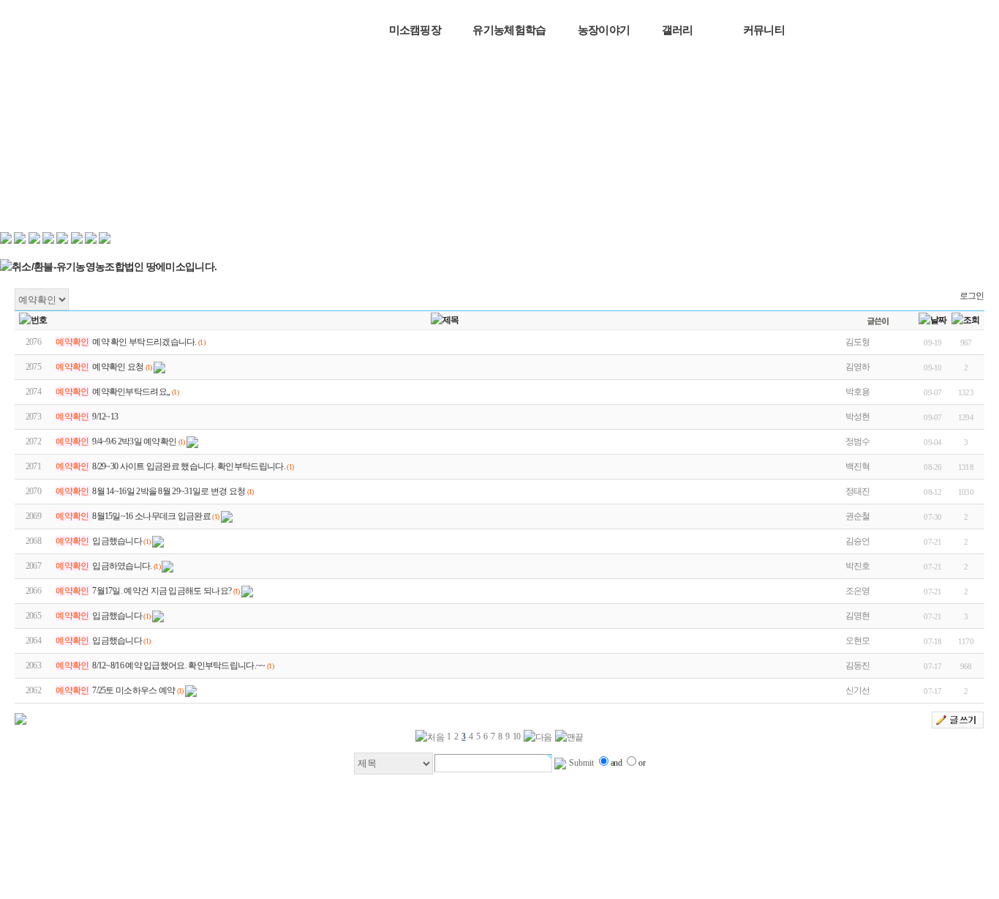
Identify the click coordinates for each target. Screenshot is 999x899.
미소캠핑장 (415, 29)
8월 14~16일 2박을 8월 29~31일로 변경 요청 (168, 491)
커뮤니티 (764, 29)
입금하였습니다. (121, 566)
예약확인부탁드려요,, (131, 392)
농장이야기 (604, 29)
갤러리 (677, 29)
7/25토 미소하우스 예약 (133, 690)
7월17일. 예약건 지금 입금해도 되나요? (161, 591)
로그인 (972, 296)
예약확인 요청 (117, 367)
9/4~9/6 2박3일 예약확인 (134, 441)
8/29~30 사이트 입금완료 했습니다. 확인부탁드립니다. (188, 466)
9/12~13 (105, 416)
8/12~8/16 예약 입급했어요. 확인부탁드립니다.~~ (178, 665)
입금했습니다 (117, 541)
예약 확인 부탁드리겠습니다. (144, 342)
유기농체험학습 (509, 29)
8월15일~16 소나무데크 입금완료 (151, 516)
